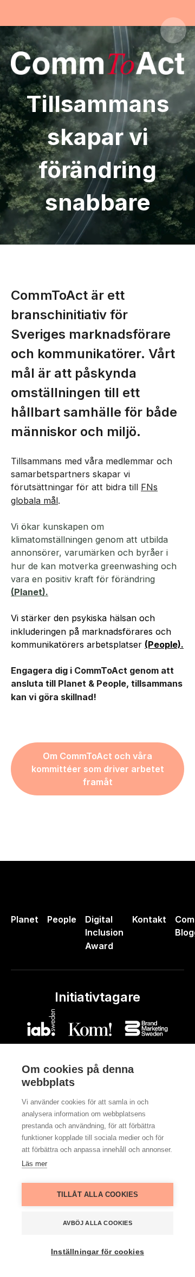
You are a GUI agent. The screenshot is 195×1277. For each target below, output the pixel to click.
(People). (164, 644)
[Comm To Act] (59, 30)
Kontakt (149, 919)
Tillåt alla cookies (98, 1194)
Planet (24, 919)
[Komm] (90, 1029)
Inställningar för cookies (97, 1252)
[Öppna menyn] (173, 30)
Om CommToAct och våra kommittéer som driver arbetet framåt (97, 769)
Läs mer (34, 1164)
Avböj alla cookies (97, 1223)
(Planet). (29, 592)
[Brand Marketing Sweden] (146, 1028)
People (61, 919)
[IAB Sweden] (41, 1022)
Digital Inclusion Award (104, 932)
